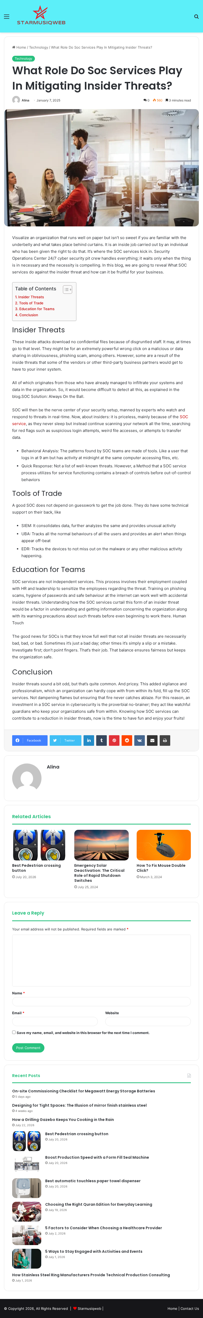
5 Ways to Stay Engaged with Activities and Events (93, 1251)
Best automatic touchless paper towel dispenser (93, 1181)
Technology (38, 47)
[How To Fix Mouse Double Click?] (164, 845)
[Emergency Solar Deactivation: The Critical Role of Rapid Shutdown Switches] (101, 845)
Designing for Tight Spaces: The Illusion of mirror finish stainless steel (79, 1105)
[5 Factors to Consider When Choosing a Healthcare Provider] (26, 1235)
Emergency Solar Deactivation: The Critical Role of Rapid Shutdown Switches (99, 873)
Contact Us (190, 1308)
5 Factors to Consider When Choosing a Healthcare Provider (103, 1228)
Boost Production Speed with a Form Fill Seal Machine (97, 1157)
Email (18, 1013)
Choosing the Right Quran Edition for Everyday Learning (98, 1204)
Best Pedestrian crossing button (36, 868)
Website (112, 1013)
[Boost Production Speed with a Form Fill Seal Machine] (26, 1165)
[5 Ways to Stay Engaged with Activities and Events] (26, 1259)
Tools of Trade (31, 303)
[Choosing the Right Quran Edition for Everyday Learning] (26, 1212)
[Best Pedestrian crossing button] (39, 845)
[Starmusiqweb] (41, 16)
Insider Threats (31, 297)
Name (18, 993)
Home (20, 47)
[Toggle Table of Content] (65, 289)
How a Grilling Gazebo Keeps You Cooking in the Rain (63, 1119)
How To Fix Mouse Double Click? (161, 868)
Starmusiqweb (89, 1308)
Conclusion (28, 315)
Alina (25, 100)
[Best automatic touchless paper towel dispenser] (26, 1188)
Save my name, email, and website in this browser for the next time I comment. (83, 1033)
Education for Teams (36, 309)
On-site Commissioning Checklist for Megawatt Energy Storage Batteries (83, 1091)
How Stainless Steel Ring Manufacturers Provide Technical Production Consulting (91, 1275)
